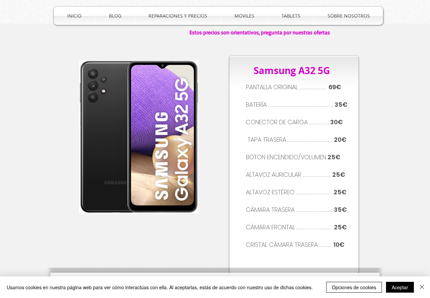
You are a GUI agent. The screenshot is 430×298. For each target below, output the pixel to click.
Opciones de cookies (354, 287)
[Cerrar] (422, 287)
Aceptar (400, 287)
